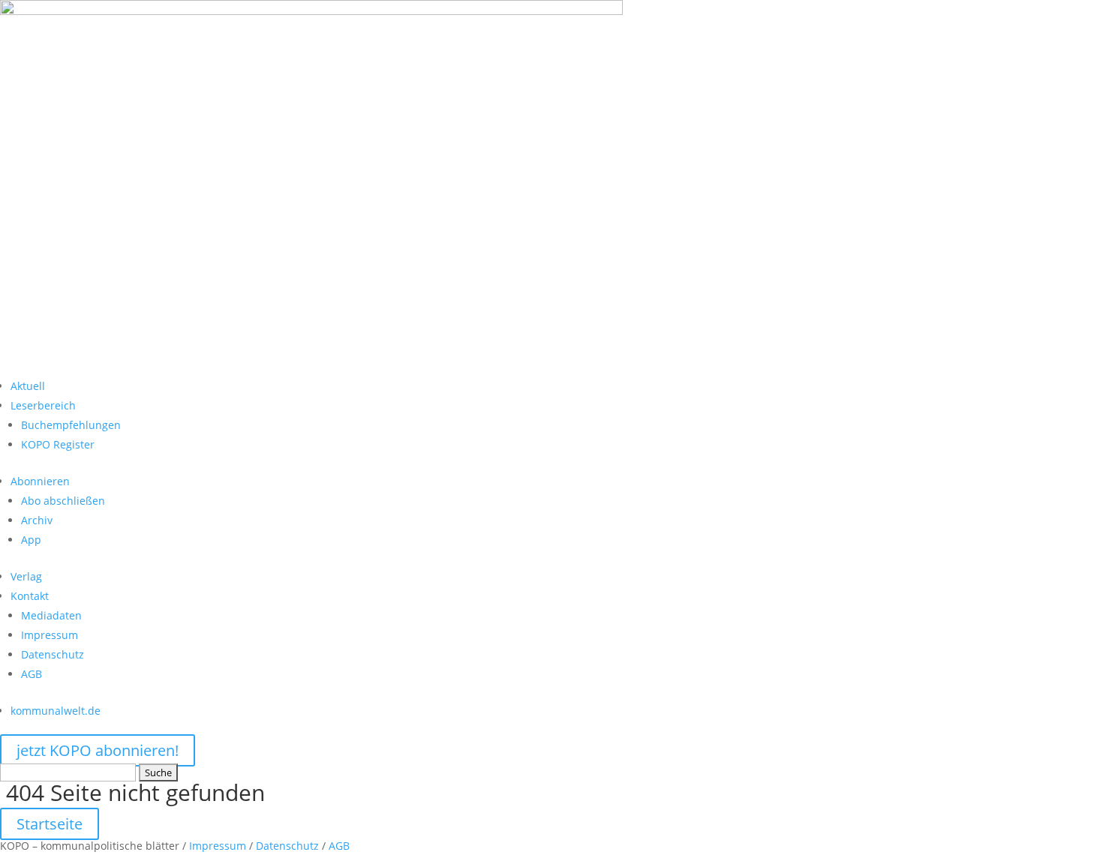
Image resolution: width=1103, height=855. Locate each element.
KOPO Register (58, 444)
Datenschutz (52, 654)
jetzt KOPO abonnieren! (98, 750)
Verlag (26, 576)
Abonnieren (40, 481)
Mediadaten (51, 615)
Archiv (37, 520)
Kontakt (30, 596)
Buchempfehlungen (71, 425)
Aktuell (28, 386)
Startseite (50, 824)
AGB (31, 674)
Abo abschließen (63, 501)
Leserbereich (43, 405)
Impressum (49, 635)
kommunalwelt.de (56, 711)
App (31, 539)
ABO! (34, 363)
